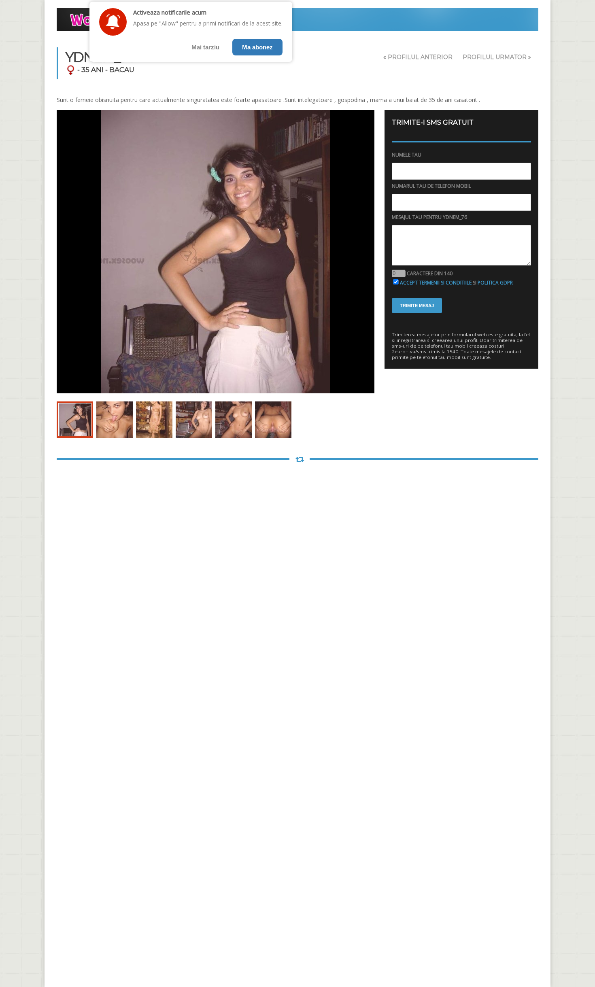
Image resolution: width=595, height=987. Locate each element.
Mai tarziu (205, 47)
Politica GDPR (495, 282)
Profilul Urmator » (497, 57)
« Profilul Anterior (418, 57)
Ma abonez (257, 47)
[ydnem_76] (75, 419)
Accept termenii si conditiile (436, 282)
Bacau (121, 70)
